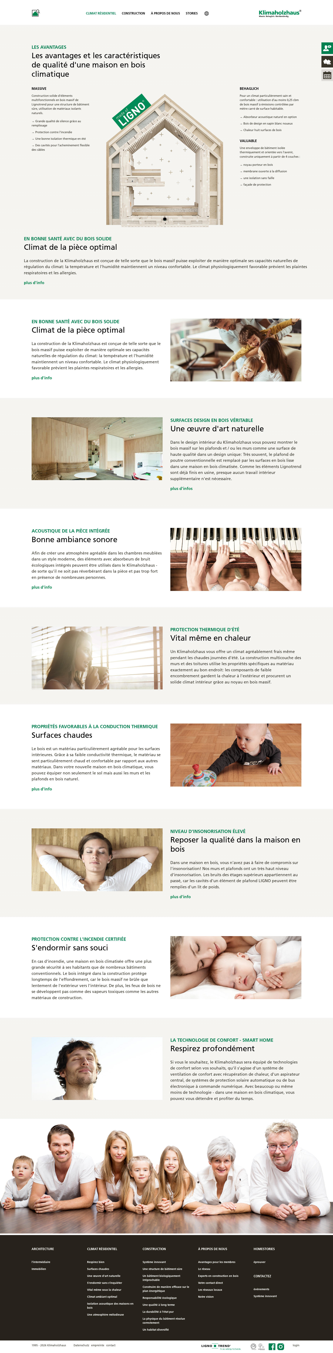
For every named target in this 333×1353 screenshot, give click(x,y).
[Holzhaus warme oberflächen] (235, 754)
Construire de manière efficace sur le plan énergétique (166, 1289)
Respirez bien (95, 1262)
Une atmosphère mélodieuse (105, 1314)
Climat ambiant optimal (102, 1296)
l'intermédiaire (41, 1262)
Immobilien (39, 1269)
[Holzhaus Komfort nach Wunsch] (97, 1068)
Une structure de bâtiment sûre (162, 1269)
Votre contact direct (210, 1283)
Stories (192, 13)
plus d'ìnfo (42, 789)
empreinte (97, 1345)
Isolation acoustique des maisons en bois (110, 1305)
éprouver (259, 1262)
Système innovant (154, 1262)
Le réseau (204, 1269)
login (296, 1345)
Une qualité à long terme (159, 1305)
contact (110, 1345)
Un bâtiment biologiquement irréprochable (161, 1278)
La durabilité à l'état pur (158, 1311)
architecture (43, 1249)
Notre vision (206, 1296)
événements (261, 1289)
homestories (264, 1249)
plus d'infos (181, 488)
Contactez (262, 1276)
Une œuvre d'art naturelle (103, 1276)
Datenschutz (81, 1345)
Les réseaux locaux (210, 1290)
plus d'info (34, 282)
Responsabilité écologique (160, 1298)
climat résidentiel (101, 13)
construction (133, 13)
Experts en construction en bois (218, 1276)
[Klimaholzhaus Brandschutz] (235, 967)
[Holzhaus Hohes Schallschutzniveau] (97, 859)
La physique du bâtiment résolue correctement (164, 1320)
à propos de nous (165, 13)
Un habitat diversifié (156, 1329)
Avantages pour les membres (216, 1262)
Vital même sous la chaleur (104, 1290)
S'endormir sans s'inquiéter (104, 1283)
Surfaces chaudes (98, 1269)
